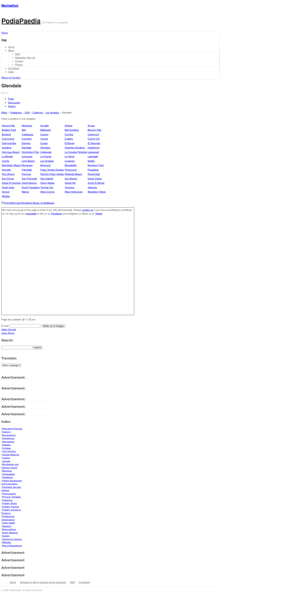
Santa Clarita (95, 178)
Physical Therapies (11, 496)
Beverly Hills (94, 130)
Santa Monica (29, 183)
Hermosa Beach (11, 152)
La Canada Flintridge (76, 152)
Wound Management (12, 545)
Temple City (46, 187)
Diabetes (6, 444)
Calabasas (27, 134)
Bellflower (45, 130)
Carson (44, 134)
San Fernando (29, 178)
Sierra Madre (47, 183)
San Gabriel (46, 178)
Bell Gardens (72, 130)
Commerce (8, 138)
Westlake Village (97, 191)
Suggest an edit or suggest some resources (43, 582)
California (37, 112)
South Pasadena (31, 187)
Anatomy (6, 431)
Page (11, 98)
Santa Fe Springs (11, 183)
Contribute (13, 68)
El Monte (69, 143)
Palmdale (27, 169)
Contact (19, 61)
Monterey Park (96, 165)
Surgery (6, 535)
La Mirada (7, 156)
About (11, 50)
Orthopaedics (8, 474)
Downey (26, 143)
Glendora (45, 147)
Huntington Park (30, 152)
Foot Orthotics (9, 451)
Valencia (92, 187)
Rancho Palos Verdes (52, 174)
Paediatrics (7, 477)
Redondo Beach (73, 174)
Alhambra (27, 125)
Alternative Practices (12, 428)
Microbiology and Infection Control (9, 466)
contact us (87, 210)
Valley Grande (8, 329)
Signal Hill (70, 183)
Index (11, 71)
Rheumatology (9, 529)
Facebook (56, 213)
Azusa (91, 125)
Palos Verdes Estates (52, 169)
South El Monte (96, 183)
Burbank (6, 134)
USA (27, 112)
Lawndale (93, 156)
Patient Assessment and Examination (11, 482)
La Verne (69, 156)
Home (11, 47)
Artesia (68, 125)
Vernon (6, 191)
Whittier (6, 196)
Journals (6, 461)
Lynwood (69, 161)
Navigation (9, 5)
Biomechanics (9, 435)
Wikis (4, 112)
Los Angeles (52, 112)
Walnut (25, 191)
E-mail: (5, 325)
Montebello (70, 165)
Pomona (26, 174)
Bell (24, 130)
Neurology (7, 470)
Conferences (8, 438)
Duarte (44, 143)
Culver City (94, 138)
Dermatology (8, 441)
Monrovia (45, 165)
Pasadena (93, 169)
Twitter (98, 213)
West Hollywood (73, 191)
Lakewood (93, 152)
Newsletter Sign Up (25, 57)
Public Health (8, 522)
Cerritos (69, 134)
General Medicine (10, 454)
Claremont (93, 134)
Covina (44, 138)
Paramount (71, 169)
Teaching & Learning (12, 539)
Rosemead (94, 174)
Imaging (6, 457)
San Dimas (8, 178)
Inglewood (45, 152)
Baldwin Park (9, 130)
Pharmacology (9, 493)
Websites (6, 542)
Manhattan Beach (11, 165)
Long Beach (28, 161)
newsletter (31, 213)
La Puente (45, 156)
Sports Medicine (10, 532)
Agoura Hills (8, 125)
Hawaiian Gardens (75, 147)
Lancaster (27, 156)
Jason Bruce (7, 333)
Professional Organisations (8, 518)
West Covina (47, 191)
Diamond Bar (9, 143)
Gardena (6, 147)
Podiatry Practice (10, 506)
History (12, 106)
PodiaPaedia (20, 20)
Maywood (27, 165)
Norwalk (6, 169)
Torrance (69, 187)
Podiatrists (16, 112)
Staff (17, 54)
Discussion (14, 102)
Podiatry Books (9, 503)
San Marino (71, 178)
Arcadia (44, 125)
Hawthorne (94, 147)
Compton (27, 138)
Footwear (6, 448)
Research (6, 526)
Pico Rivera (8, 174)
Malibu (91, 161)
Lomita (5, 161)
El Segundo (94, 143)
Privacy (19, 64)
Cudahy (69, 138)
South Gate (8, 187)
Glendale (26, 147)
